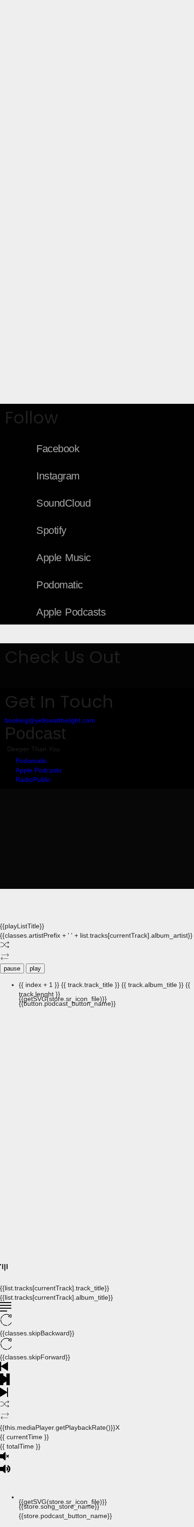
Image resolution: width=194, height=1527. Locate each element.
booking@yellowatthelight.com (50, 720)
